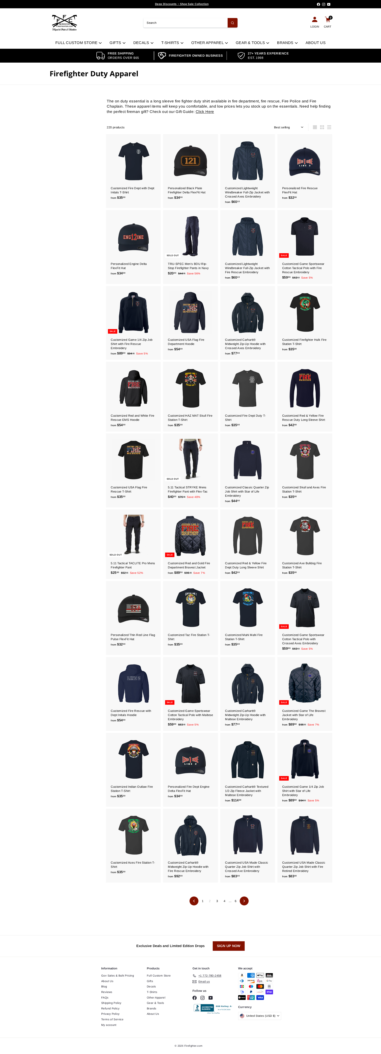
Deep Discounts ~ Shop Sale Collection (182, 4)
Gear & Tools (251, 43)
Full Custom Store (76, 43)
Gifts (116, 43)
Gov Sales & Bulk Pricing (117, 975)
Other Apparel (208, 43)
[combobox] (190, 23)
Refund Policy (110, 1008)
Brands (285, 43)
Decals (141, 43)
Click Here (205, 112)
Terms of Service (112, 1019)
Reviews (106, 992)
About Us (316, 43)
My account (108, 1024)
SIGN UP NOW (229, 946)
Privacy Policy (110, 1013)
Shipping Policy (111, 1002)
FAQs (105, 997)
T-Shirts (170, 43)
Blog (104, 986)
